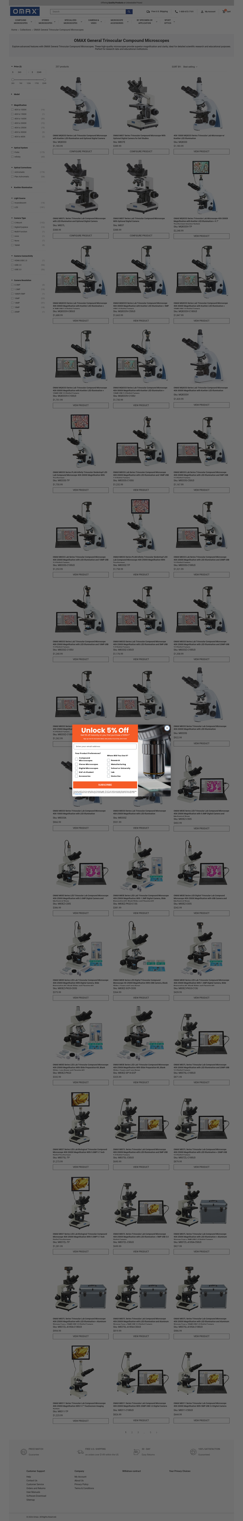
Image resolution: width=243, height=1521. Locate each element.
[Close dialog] (167, 728)
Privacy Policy (78, 793)
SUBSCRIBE (105, 785)
